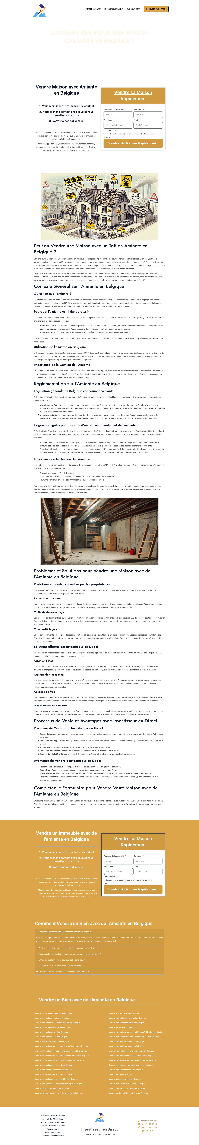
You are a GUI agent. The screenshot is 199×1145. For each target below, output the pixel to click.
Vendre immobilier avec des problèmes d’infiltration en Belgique (136, 1032)
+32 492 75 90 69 (149, 1124)
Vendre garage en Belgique (120, 1074)
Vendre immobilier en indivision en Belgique (127, 1084)
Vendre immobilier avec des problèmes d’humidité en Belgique (62, 1046)
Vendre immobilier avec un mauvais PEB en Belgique (57, 1023)
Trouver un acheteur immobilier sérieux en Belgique (131, 1065)
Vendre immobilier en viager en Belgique (126, 1046)
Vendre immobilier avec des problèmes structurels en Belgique (62, 1055)
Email (135, 120)
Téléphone (108, 120)
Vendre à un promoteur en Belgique (124, 1013)
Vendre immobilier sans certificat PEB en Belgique (56, 1079)
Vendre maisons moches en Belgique (125, 1079)
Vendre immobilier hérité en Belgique (51, 1037)
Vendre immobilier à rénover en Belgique (52, 1018)
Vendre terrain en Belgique (120, 1027)
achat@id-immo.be (149, 1121)
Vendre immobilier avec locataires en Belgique (55, 1074)
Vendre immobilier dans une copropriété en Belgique (131, 1051)
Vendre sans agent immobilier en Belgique (127, 1088)
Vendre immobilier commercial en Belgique (127, 1018)
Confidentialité (110, 130)
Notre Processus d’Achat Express (53, 1122)
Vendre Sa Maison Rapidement (53, 1116)
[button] (156, 9)
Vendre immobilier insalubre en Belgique (52, 1027)
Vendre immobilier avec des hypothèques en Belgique (132, 1055)
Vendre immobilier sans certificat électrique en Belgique (59, 1084)
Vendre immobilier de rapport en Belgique (127, 1041)
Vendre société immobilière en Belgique (52, 1088)
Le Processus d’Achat (113, 9)
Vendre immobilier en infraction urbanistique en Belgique (59, 1060)
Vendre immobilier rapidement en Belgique (53, 1013)
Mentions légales (53, 1129)
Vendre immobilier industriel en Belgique (126, 1023)
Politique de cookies (53, 1132)
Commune (138, 110)
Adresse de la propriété (114, 110)
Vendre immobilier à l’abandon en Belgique (53, 1070)
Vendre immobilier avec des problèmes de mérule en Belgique (61, 1051)
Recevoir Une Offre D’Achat (53, 1119)
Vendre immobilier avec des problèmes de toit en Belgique (134, 1037)
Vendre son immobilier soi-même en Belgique (128, 1093)
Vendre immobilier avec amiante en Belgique (54, 1065)
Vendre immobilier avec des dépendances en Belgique (132, 1060)
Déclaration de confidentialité (53, 1136)
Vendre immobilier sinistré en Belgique (51, 1032)
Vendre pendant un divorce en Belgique (52, 1041)
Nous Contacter (133, 9)
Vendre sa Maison (93, 9)
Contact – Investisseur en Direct (53, 1126)
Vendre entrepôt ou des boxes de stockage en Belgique (59, 1093)
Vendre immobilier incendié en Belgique (126, 1070)
